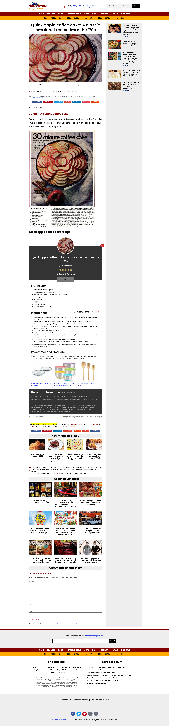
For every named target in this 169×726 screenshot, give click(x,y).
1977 (36, 469)
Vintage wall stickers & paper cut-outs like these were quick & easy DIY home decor (75, 457)
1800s (46, 18)
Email (31, 611)
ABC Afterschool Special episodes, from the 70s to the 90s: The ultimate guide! (40, 531)
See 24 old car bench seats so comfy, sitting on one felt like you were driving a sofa (65, 560)
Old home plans (90, 5)
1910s (61, 18)
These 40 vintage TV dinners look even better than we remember (91, 503)
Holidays (105, 14)
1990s (123, 18)
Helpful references (40, 670)
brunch (55, 469)
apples (44, 469)
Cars (86, 14)
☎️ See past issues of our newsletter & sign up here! (80, 7)
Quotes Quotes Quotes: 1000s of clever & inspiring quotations (109, 675)
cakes (60, 469)
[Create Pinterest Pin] (102, 245)
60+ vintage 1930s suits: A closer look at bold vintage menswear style (91, 560)
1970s (107, 18)
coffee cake (74, 469)
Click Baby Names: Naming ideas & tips (101, 673)
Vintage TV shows (77, 5)
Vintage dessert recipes (88, 85)
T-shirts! (125, 14)
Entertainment (74, 14)
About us (51, 673)
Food (60, 14)
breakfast (49, 469)
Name (32, 604)
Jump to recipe (36, 108)
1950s (92, 18)
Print (65, 280)
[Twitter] (78, 714)
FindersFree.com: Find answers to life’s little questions (106, 678)
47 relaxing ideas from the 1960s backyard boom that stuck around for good (40, 560)
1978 (39, 469)
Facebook (95, 424)
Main (41, 14)
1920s (69, 18)
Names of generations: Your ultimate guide (102, 680)
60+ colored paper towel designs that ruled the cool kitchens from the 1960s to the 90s (131, 73)
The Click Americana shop (96, 683)
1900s (53, 18)
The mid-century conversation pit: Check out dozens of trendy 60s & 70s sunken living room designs (65, 503)
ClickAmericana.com (59, 720)
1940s (84, 18)
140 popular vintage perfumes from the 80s (40, 502)
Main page (36, 667)
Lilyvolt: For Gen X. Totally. (96, 670)
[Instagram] (90, 714)
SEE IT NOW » (126, 36)
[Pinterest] (84, 714)
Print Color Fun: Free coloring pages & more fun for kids (106, 667)
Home (94, 14)
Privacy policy (55, 670)
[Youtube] (96, 714)
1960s (100, 18)
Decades (51, 14)
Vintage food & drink (37, 87)
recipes (85, 469)
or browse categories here (94, 636)
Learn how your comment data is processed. (73, 624)
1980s (115, 18)
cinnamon (66, 469)
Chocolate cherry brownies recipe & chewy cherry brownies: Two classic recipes (56, 458)
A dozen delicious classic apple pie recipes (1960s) (94, 456)
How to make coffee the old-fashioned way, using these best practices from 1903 (131, 85)
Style (115, 14)
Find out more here (38, 98)
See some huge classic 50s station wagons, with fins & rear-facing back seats (91, 531)
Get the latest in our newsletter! (70, 667)
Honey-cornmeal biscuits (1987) (37, 455)
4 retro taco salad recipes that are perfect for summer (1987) (131, 43)
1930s (76, 18)
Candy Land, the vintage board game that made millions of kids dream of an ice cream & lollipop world (65, 532)
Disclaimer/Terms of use (71, 670)
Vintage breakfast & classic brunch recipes (61, 85)
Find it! (112, 641)
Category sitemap (49, 667)
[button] (37, 102)
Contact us (62, 673)
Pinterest (32, 426)
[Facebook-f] (73, 714)
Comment (33, 581)
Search (136, 6)
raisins (80, 469)
